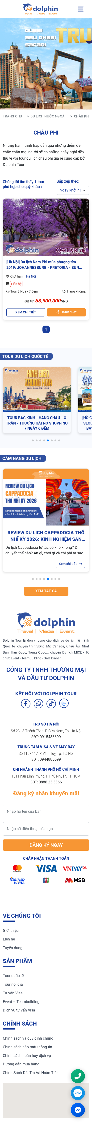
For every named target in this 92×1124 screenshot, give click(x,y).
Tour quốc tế (13, 976)
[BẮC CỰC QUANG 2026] (33, 102)
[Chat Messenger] (78, 1110)
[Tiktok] (51, 703)
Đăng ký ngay (46, 845)
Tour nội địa (13, 984)
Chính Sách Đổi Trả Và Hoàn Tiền (31, 1073)
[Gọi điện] (78, 1076)
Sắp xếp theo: (68, 181)
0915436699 (50, 737)
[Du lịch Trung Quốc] (53, 102)
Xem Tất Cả (46, 591)
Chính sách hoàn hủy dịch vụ (27, 1055)
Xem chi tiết (68, 564)
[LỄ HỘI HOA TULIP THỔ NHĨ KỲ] (59, 102)
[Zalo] (64, 703)
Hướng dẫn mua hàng (21, 1064)
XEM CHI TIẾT (25, 312)
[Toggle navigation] (80, 9)
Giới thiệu (11, 930)
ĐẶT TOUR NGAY (66, 312)
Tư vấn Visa (13, 993)
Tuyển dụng (12, 948)
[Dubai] (46, 102)
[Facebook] (25, 703)
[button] (33, 440)
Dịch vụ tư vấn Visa (19, 1010)
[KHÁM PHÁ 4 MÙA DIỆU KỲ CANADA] (39, 102)
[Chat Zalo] (78, 1093)
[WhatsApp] (38, 703)
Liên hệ (9, 939)
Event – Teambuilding (21, 1002)
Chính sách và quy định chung (28, 1038)
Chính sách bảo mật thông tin (27, 1047)
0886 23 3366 (50, 782)
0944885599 (50, 759)
